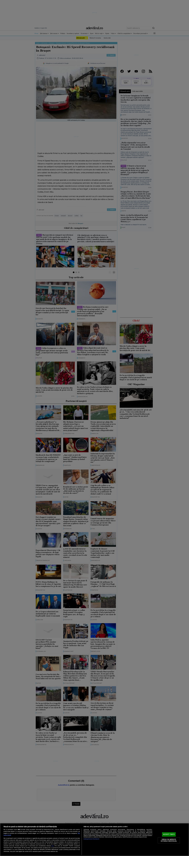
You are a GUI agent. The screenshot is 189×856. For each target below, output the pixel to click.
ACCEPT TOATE (169, 834)
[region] (94, 839)
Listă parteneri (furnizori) (91, 839)
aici (52, 845)
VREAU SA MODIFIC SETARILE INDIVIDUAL (169, 840)
